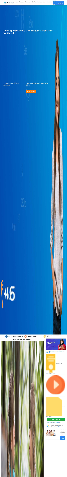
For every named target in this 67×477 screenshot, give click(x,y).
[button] (22, 2)
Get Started (62, 438)
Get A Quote (31, 91)
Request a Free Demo (56, 419)
